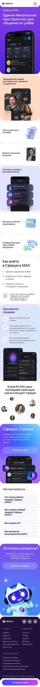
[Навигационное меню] (35, 4)
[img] (7, 3)
